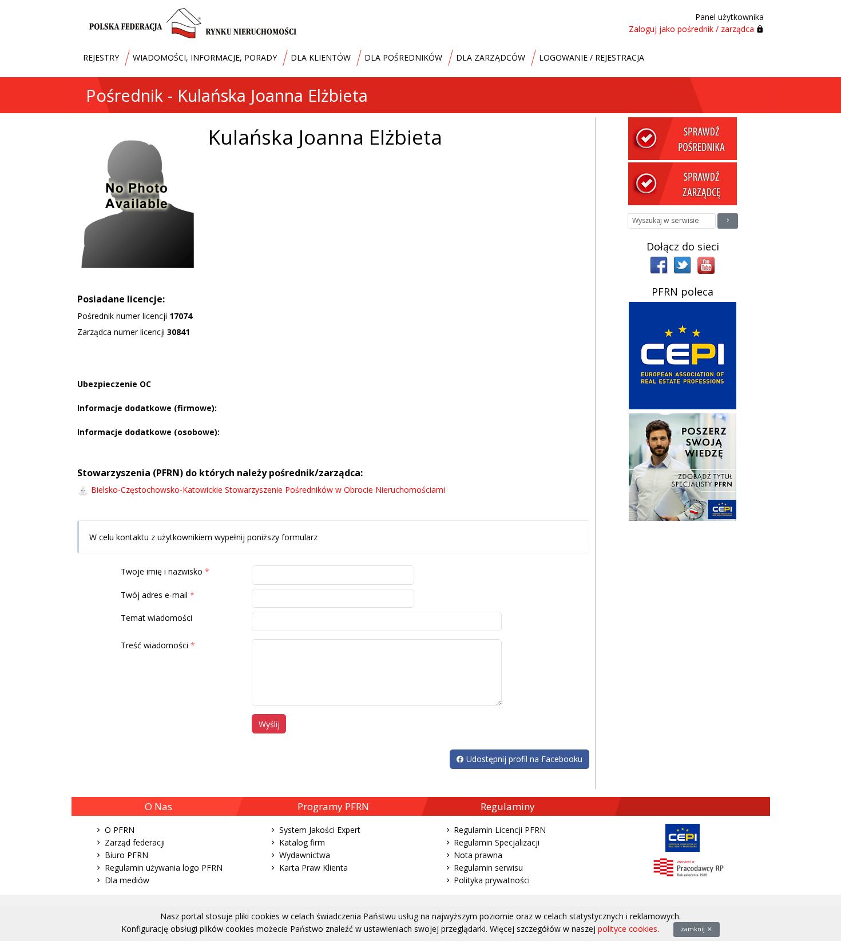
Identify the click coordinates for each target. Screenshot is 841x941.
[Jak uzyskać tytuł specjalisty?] (682, 466)
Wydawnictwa (304, 855)
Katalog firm (302, 842)
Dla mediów (127, 880)
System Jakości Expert (319, 829)
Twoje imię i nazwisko (162, 571)
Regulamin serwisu (488, 867)
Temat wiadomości (156, 617)
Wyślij (269, 724)
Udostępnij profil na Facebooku (523, 758)
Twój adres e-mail (154, 594)
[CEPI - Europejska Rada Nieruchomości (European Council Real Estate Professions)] (682, 354)
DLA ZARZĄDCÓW (490, 57)
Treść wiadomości (154, 645)
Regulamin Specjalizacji (496, 842)
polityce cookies (627, 928)
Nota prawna (478, 855)
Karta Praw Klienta (313, 867)
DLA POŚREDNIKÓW (403, 57)
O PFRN (119, 829)
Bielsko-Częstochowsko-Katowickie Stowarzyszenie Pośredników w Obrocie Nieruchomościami (268, 489)
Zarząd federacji (135, 842)
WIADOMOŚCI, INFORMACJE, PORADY (205, 57)
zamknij (694, 929)
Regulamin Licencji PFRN (500, 829)
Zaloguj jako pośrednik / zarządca (691, 28)
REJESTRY (101, 57)
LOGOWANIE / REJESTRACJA (591, 57)
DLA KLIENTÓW (321, 57)
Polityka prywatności (492, 880)
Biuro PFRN (126, 855)
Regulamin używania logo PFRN (164, 867)
